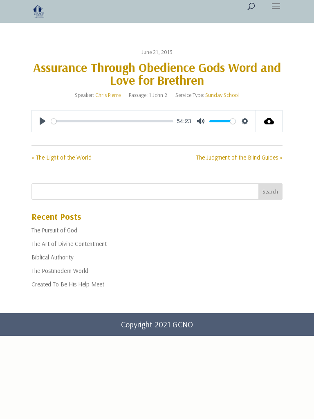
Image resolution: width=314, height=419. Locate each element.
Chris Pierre (108, 95)
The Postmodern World (59, 271)
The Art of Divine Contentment (69, 244)
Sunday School (222, 95)
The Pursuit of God (54, 230)
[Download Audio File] (269, 121)
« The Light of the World (61, 157)
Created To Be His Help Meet (67, 284)
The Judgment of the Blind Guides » (239, 157)
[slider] (112, 121)
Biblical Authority (52, 257)
